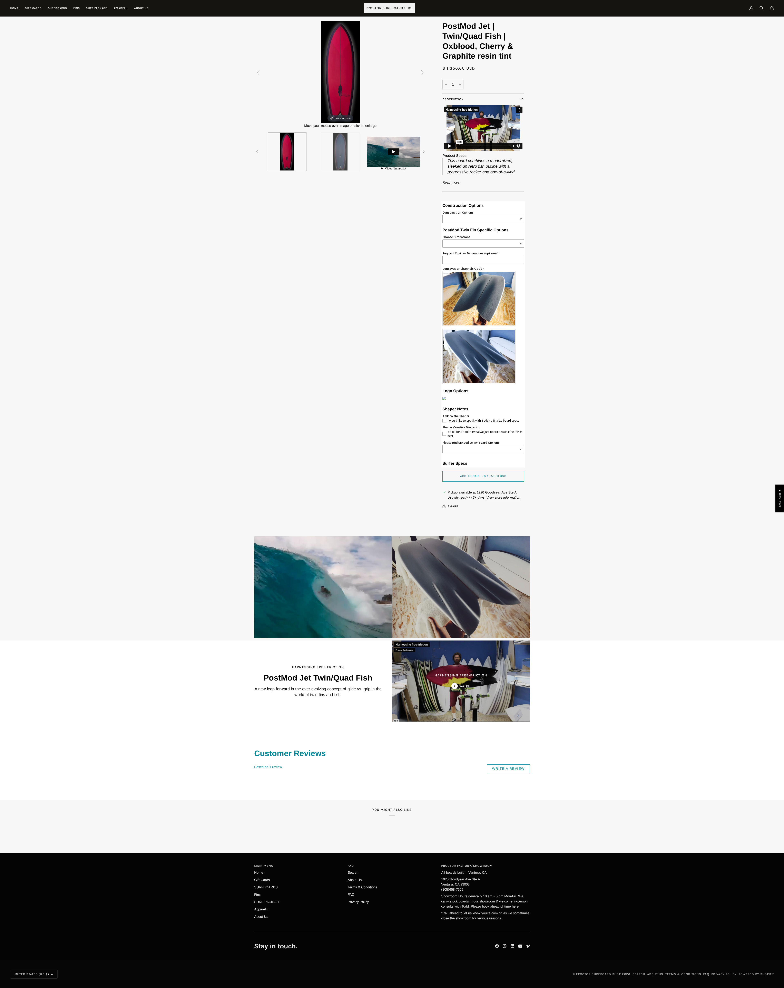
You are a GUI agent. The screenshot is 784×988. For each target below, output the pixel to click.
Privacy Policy (358, 902)
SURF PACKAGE (267, 902)
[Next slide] (422, 73)
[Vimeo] (528, 946)
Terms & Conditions (362, 887)
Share (453, 506)
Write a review (508, 769)
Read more (450, 182)
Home (258, 872)
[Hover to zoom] (340, 72)
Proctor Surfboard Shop (598, 974)
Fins (257, 895)
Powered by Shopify (756, 974)
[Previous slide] (258, 73)
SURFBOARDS (266, 887)
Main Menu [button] (263, 866)
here (515, 906)
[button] (57, 8)
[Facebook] (497, 946)
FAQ (351, 895)
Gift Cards (262, 880)
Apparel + (261, 909)
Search (353, 872)
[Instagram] (505, 946)
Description (453, 99)
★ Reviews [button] (779, 498)
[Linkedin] (512, 946)
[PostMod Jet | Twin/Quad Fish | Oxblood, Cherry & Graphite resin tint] (287, 151)
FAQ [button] (351, 866)
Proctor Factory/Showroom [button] (466, 866)
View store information (503, 497)
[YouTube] (520, 946)
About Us (261, 917)
